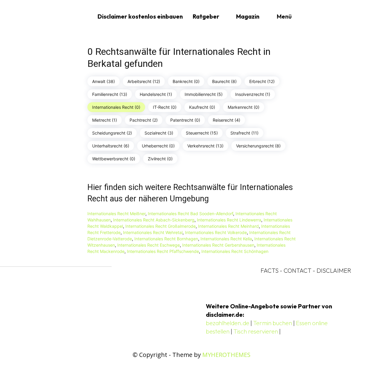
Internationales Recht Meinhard (228, 226)
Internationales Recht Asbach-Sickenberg (153, 219)
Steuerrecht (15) (202, 132)
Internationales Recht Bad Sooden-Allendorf (190, 213)
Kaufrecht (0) (202, 107)
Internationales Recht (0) (116, 107)
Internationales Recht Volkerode (216, 232)
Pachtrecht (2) (144, 120)
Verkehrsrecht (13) (205, 145)
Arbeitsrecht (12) (143, 81)
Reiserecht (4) (226, 120)
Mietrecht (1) (104, 120)
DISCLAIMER (334, 270)
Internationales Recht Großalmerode (160, 226)
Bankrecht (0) (186, 81)
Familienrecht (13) (109, 94)
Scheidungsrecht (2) (112, 132)
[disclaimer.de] (62, 16)
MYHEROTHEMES (226, 355)
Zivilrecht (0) (160, 158)
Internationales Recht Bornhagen (166, 238)
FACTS (270, 270)
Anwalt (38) (103, 81)
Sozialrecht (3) (159, 132)
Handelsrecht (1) (156, 94)
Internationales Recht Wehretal (153, 232)
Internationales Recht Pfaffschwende (163, 251)
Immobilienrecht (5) (204, 94)
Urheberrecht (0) (158, 145)
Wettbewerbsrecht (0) (113, 158)
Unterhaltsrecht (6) (110, 145)
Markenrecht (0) (243, 107)
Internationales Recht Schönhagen (234, 251)
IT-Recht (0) (165, 107)
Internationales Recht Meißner (116, 213)
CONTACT (297, 270)
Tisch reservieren (255, 331)
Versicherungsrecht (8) (258, 145)
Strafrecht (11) (244, 132)
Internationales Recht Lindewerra (229, 219)
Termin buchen (272, 323)
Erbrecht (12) (262, 81)
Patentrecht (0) (185, 120)
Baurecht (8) (224, 81)
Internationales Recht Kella (226, 238)
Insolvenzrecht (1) (252, 94)
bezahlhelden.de (227, 323)
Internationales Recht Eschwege (148, 245)
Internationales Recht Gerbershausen (218, 245)
